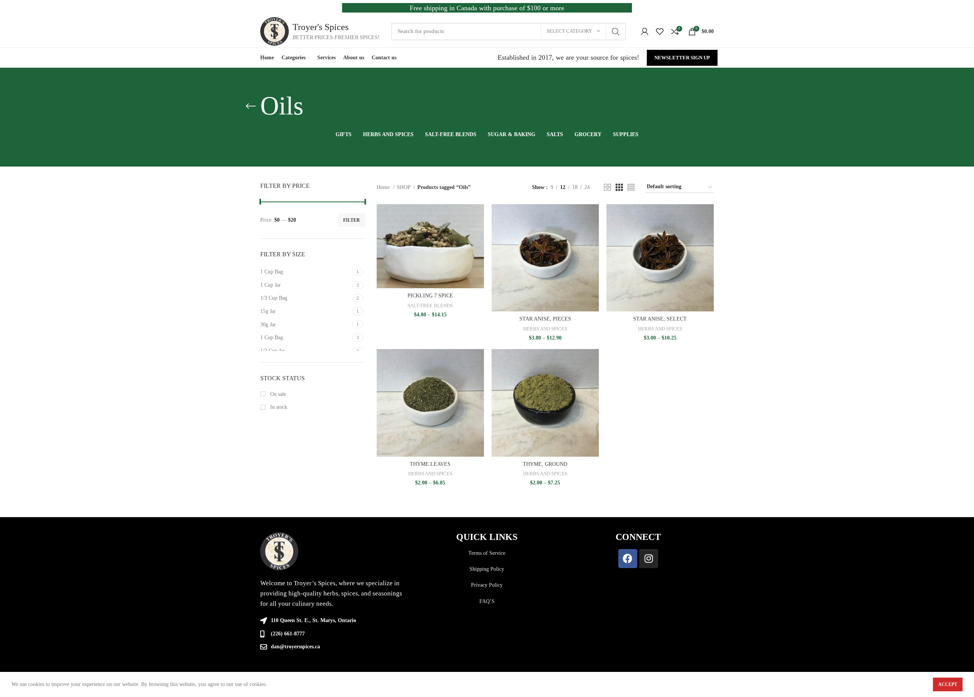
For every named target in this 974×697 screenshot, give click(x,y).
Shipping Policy (486, 569)
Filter (351, 220)
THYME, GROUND (545, 464)
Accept (947, 684)
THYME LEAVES (430, 464)
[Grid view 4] (631, 187)
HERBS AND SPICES (545, 329)
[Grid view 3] (619, 187)
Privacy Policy (487, 585)
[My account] (644, 31)
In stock (278, 407)
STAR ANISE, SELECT (660, 319)
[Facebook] (627, 558)
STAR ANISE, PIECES (545, 319)
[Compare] (478, 216)
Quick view (478, 233)
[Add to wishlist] (478, 250)
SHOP (404, 187)
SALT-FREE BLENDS (430, 305)
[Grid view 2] (607, 187)
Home (384, 187)
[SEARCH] (615, 31)
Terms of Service (486, 553)
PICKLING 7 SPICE (430, 295)
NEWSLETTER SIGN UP (682, 57)
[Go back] (250, 106)
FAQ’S (487, 601)
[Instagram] (648, 558)
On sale (277, 394)
